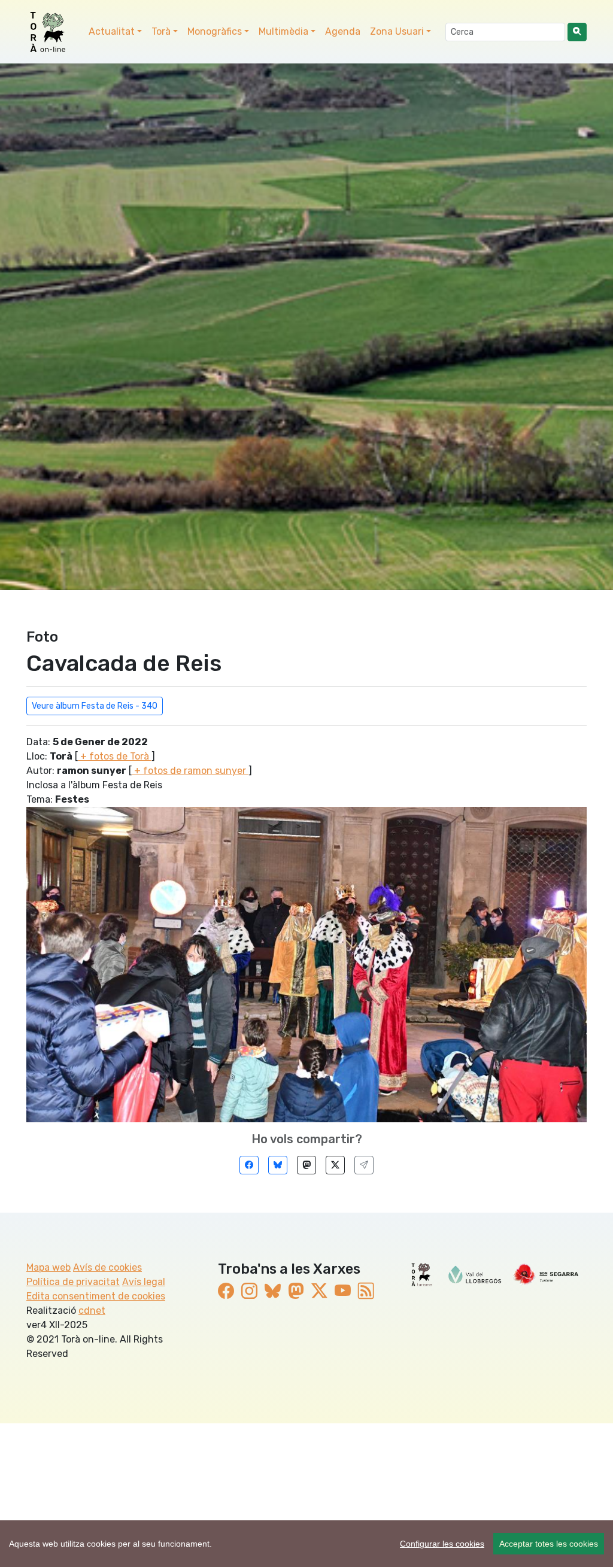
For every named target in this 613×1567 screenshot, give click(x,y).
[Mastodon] (306, 1165)
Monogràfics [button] (214, 31)
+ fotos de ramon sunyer (190, 770)
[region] (306, 1543)
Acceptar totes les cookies (548, 1543)
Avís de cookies (107, 1267)
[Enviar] (364, 1165)
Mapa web (48, 1267)
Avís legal (143, 1281)
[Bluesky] (277, 1165)
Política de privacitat (73, 1281)
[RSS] (366, 1291)
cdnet (91, 1310)
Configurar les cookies (442, 1543)
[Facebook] (249, 1165)
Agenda (342, 31)
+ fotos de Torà (114, 756)
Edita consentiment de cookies (95, 1296)
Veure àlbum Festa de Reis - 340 (94, 706)
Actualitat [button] (112, 31)
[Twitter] (335, 1165)
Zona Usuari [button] (397, 31)
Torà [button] (161, 31)
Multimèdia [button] (283, 31)
